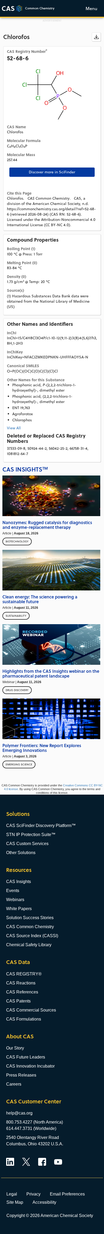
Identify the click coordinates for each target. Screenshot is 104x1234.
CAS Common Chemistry (30, 926)
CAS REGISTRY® (24, 974)
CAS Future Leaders (25, 1057)
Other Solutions (20, 852)
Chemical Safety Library (28, 944)
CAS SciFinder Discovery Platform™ (41, 825)
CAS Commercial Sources (31, 1010)
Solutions (18, 814)
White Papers (19, 908)
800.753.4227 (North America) (34, 1122)
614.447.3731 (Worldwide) (31, 1128)
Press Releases (21, 1075)
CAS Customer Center (33, 1101)
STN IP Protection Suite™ (30, 834)
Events (12, 890)
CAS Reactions (20, 983)
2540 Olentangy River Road (32, 1137)
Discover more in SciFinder (52, 172)
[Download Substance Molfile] (96, 36)
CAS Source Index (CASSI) (32, 935)
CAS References (22, 992)
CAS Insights (18, 881)
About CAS (20, 1036)
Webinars (15, 899)
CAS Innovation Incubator (30, 1066)
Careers (13, 1084)
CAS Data (18, 962)
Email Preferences (67, 1194)
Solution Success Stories (30, 917)
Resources (18, 870)
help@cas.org (19, 1113)
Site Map (14, 1202)
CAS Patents (18, 1001)
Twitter (26, 1162)
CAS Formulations (23, 1019)
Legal (11, 1194)
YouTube (58, 1162)
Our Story (15, 1048)
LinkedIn (10, 1162)
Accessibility (44, 1202)
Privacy (33, 1194)
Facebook (42, 1162)
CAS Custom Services (27, 843)
